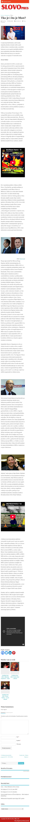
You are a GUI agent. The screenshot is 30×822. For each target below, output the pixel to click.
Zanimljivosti (18, 21)
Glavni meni (7, 1)
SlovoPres (4, 21)
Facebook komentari (9, 712)
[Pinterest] (13, 652)
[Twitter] (6, 652)
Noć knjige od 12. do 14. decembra (9, 792)
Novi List (22, 258)
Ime (18, 737)
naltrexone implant (26, 771)
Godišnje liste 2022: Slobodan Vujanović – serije (5, 677)
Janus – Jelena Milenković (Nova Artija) (10, 786)
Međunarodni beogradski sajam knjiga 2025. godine (12, 798)
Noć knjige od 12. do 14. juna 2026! (9, 789)
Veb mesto (19, 744)
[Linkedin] (10, 652)
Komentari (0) (3, 712)
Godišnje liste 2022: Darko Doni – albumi (14, 677)
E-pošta (18, 740)
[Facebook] (2, 652)
